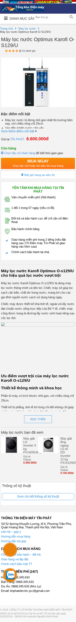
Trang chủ (6, 28)
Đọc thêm (38, 419)
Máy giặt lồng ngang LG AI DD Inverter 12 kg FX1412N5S (66, 450)
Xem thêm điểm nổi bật (18, 131)
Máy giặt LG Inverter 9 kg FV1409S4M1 (29, 445)
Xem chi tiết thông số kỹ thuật (38, 496)
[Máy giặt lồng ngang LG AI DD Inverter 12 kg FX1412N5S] (48, 452)
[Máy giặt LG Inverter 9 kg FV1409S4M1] (11, 452)
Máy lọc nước (27, 28)
